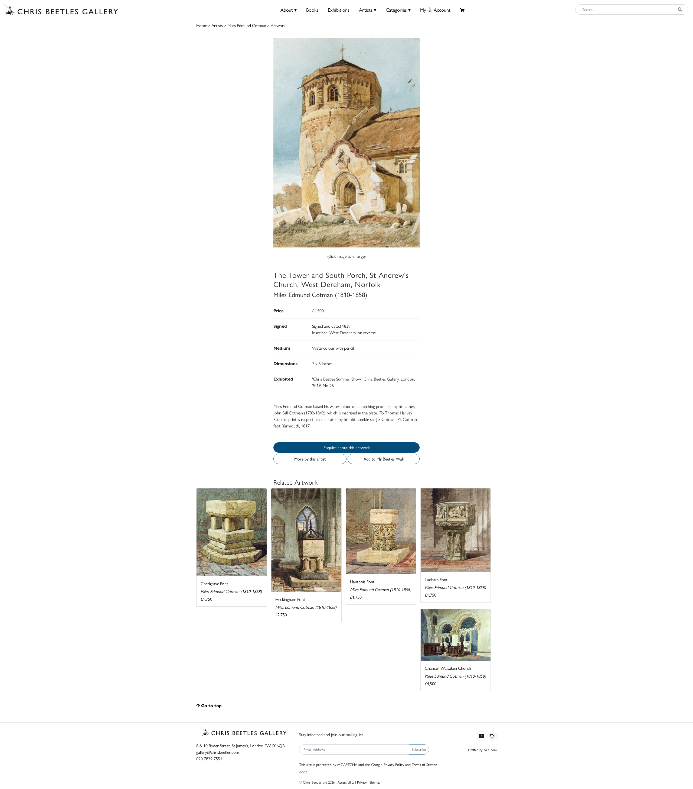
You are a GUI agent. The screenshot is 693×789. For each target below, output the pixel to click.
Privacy (362, 782)
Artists (217, 25)
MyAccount (435, 9)
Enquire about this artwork (346, 447)
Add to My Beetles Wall (384, 459)
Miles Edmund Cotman (246, 25)
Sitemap (375, 782)
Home (201, 25)
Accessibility (346, 782)
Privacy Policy (394, 764)
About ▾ (288, 9)
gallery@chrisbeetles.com (217, 752)
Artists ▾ (367, 9)
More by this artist (310, 459)
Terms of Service (424, 764)
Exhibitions (338, 9)
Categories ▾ (398, 9)
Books (312, 9)
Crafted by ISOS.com (482, 749)
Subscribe (419, 749)
